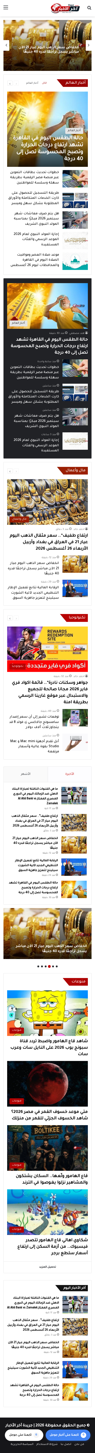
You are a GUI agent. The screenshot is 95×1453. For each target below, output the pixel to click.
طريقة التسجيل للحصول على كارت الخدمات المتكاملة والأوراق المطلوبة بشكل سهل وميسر (33, 198)
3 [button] (49, 966)
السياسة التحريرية (22, 1444)
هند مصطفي (76, 333)
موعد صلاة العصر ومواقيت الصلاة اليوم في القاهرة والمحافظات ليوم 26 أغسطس (35, 260)
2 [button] (53, 966)
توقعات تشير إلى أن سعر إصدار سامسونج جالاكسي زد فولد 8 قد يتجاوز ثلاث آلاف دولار (34, 722)
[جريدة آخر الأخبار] (65, 8)
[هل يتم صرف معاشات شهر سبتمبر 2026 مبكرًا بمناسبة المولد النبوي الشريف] (75, 220)
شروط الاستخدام (47, 1444)
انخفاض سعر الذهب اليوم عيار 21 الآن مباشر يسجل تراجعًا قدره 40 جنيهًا (33, 569)
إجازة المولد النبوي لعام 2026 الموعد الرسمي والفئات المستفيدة (36, 240)
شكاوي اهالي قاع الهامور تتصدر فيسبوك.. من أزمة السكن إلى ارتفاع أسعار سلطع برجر (53, 1247)
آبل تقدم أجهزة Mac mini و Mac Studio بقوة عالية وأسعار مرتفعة (34, 747)
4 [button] (45, 966)
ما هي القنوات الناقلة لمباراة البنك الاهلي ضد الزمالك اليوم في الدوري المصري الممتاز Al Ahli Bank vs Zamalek (33, 1303)
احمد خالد (78, 529)
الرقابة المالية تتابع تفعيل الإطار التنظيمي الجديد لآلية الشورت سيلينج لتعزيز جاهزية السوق (48, 50)
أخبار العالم (32, 83)
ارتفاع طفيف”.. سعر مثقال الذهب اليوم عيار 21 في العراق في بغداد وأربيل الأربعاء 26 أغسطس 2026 (49, 542)
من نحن (79, 1444)
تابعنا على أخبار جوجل (67, 1435)
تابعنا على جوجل (23, 1435)
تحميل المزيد (47, 1267)
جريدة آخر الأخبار (19, 1426)
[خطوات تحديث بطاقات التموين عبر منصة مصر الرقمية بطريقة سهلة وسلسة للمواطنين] (75, 178)
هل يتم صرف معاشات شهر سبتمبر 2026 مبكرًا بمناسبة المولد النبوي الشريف (36, 219)
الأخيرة (69, 774)
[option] (47, 45)
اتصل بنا (66, 1444)
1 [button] (57, 966)
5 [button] (42, 966)
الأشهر (25, 774)
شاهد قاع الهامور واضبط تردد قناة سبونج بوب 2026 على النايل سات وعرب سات (49, 1048)
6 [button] (38, 966)
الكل (44, 83)
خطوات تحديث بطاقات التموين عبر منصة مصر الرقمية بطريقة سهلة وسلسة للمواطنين (34, 178)
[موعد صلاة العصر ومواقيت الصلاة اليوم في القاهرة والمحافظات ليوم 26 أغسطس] (75, 261)
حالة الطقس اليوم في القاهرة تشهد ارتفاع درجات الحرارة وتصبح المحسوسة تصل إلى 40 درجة (49, 346)
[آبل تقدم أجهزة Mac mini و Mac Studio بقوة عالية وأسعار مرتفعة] (75, 742)
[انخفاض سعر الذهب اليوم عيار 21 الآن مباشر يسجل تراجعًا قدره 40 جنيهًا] (75, 564)
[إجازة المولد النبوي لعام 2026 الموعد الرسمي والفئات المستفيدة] (75, 240)
